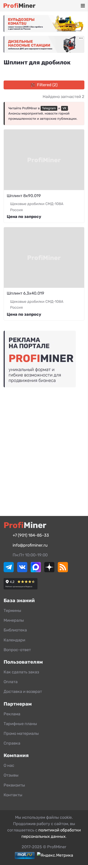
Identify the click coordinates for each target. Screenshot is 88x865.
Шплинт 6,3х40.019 (25, 293)
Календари (14, 640)
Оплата (11, 681)
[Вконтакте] (22, 570)
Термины (12, 610)
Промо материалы (21, 733)
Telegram (49, 108)
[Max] (36, 570)
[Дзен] (49, 570)
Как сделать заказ (21, 672)
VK (65, 108)
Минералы (14, 620)
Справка (12, 743)
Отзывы (11, 775)
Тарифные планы (20, 723)
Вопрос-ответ (17, 649)
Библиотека (15, 630)
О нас (9, 765)
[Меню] (82, 5)
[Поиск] (63, 5)
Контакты (13, 794)
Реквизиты (14, 785)
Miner (19, 5)
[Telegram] (9, 570)
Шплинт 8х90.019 (24, 195)
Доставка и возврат (23, 691)
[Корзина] (69, 6)
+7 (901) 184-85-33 (31, 535)
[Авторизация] (75, 6)
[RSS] (63, 570)
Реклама (12, 713)
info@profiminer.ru (30, 545)
